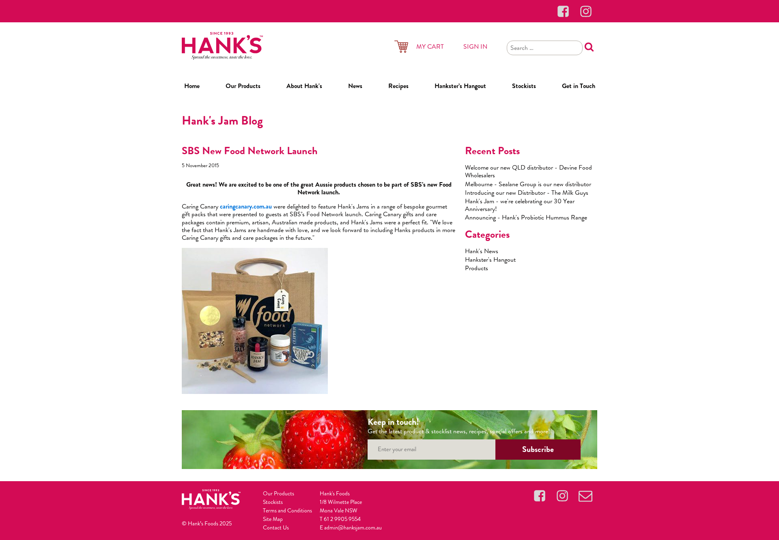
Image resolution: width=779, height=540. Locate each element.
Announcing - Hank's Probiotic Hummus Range (526, 217)
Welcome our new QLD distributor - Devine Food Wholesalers (528, 171)
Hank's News (481, 251)
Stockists (524, 86)
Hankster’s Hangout (460, 86)
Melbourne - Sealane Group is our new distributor (528, 184)
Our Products (243, 86)
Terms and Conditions (287, 510)
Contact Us (276, 527)
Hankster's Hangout (490, 259)
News (355, 86)
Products (476, 268)
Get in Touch (578, 86)
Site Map (273, 519)
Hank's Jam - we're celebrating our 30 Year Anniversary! (520, 205)
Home (192, 86)
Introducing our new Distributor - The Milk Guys (526, 192)
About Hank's (304, 86)
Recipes (398, 86)
